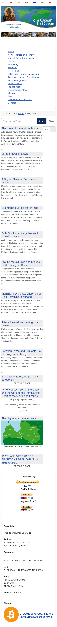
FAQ (10, 96)
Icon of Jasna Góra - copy (21, 58)
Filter (41, 121)
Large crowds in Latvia (15, 153)
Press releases (15, 83)
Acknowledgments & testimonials (24, 77)
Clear (51, 121)
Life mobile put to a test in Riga (20, 207)
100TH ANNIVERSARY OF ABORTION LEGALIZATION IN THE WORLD (20, 459)
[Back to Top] (53, 618)
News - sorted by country (21, 54)
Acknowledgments (17, 80)
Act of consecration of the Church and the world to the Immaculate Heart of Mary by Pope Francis (21, 392)
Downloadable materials (20, 99)
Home (11, 51)
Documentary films (17, 90)
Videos (11, 93)
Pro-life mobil (14, 86)
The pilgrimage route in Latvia (19, 418)
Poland (15, 70)
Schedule (12, 67)
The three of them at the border (20, 128)
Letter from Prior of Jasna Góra (24, 74)
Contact (12, 102)
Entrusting (13, 64)
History (11, 61)
